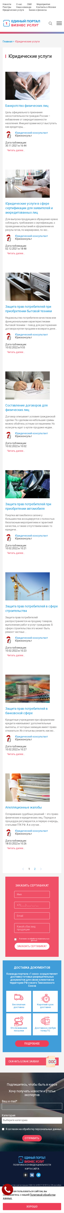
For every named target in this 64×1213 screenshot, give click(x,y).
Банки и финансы (38, 10)
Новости (7, 4)
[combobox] (32, 1120)
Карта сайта (32, 1169)
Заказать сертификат (32, 946)
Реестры (7, 7)
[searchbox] (17, 1120)
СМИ (29, 4)
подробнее (32, 1043)
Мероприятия (43, 4)
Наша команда (23, 7)
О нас (19, 4)
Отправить (32, 1138)
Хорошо (32, 1206)
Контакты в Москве (46, 7)
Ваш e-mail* (9, 1101)
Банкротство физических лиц (26, 106)
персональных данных (48, 1129)
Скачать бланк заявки (24, 1061)
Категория (8, 1115)
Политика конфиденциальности (32, 1165)
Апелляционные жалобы (23, 807)
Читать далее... (16, 150)
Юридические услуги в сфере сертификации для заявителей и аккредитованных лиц (29, 208)
